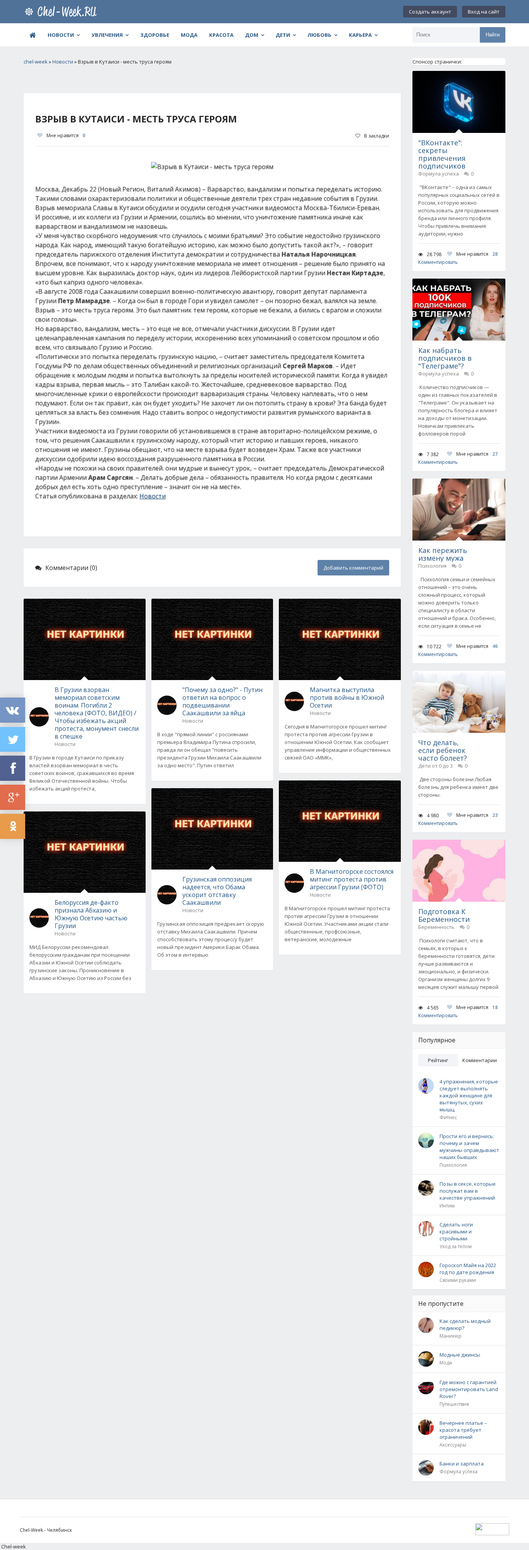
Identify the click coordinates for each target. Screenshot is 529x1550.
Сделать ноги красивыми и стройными (456, 1231)
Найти (493, 35)
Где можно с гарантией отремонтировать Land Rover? (469, 1389)
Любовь (319, 34)
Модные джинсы (460, 1354)
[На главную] (62, 11)
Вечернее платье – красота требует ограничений (463, 1429)
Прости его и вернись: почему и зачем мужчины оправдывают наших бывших (469, 1147)
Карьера (360, 34)
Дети (283, 34)
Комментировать (438, 262)
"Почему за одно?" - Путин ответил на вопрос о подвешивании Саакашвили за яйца (222, 701)
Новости (61, 34)
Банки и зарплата (462, 1463)
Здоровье (154, 34)
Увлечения (107, 34)
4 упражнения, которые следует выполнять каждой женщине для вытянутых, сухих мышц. (469, 1095)
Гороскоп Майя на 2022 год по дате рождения (468, 1269)
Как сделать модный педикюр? (465, 1324)
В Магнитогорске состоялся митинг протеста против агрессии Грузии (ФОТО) (351, 879)
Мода (189, 34)
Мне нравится (65, 135)
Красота (221, 34)
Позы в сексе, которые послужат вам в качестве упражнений (468, 1190)
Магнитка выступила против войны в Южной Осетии (347, 697)
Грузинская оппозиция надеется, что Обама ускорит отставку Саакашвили (217, 890)
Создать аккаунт (430, 11)
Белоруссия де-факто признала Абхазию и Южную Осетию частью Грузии (91, 914)
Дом (251, 34)
